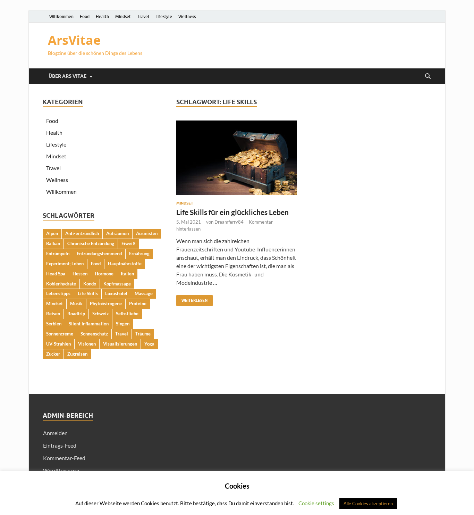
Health (102, 16)
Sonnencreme (59, 334)
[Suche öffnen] (428, 76)
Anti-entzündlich (82, 233)
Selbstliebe (127, 313)
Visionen (87, 344)
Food (85, 16)
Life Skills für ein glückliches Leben (232, 212)
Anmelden (55, 433)
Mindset (123, 16)
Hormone (104, 273)
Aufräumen (117, 233)
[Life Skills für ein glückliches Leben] (236, 158)
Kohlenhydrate (61, 283)
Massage (144, 293)
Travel (143, 16)
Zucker (53, 354)
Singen (122, 323)
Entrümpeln (57, 253)
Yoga (149, 344)
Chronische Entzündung (90, 243)
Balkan (53, 243)
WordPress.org (61, 470)
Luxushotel (116, 293)
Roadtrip (76, 313)
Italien (127, 273)
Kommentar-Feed (64, 458)
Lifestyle (163, 16)
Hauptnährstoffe (125, 263)
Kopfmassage (117, 283)
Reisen (53, 313)
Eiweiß (128, 243)
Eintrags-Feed (59, 445)
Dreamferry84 (229, 222)
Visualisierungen (120, 344)
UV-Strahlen (58, 344)
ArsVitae (74, 40)
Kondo (89, 283)
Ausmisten (147, 233)
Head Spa (55, 273)
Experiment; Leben (65, 263)
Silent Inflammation (89, 323)
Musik (76, 303)
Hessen (80, 273)
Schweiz (100, 313)
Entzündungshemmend (99, 253)
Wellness (187, 16)
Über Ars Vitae (67, 76)
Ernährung (139, 253)
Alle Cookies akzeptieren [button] (368, 503)
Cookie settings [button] (316, 503)
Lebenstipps (58, 293)
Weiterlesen (192, 299)
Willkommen (61, 16)
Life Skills (88, 293)
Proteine (137, 303)
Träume (143, 334)
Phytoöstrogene (106, 303)
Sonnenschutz (94, 334)
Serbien (53, 323)
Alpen (52, 233)
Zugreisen (77, 354)
